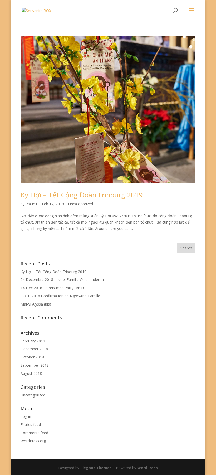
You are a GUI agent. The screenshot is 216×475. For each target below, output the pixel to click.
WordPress (147, 467)
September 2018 (35, 365)
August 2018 (31, 373)
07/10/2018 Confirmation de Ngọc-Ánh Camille (60, 295)
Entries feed (31, 424)
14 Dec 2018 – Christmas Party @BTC (53, 287)
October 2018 (32, 357)
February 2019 (33, 340)
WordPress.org (33, 440)
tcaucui (32, 203)
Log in (26, 416)
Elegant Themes (96, 467)
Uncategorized (80, 203)
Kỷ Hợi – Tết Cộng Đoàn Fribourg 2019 (82, 195)
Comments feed (34, 432)
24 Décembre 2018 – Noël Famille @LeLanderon (62, 279)
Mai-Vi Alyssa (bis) (36, 304)
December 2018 (34, 348)
